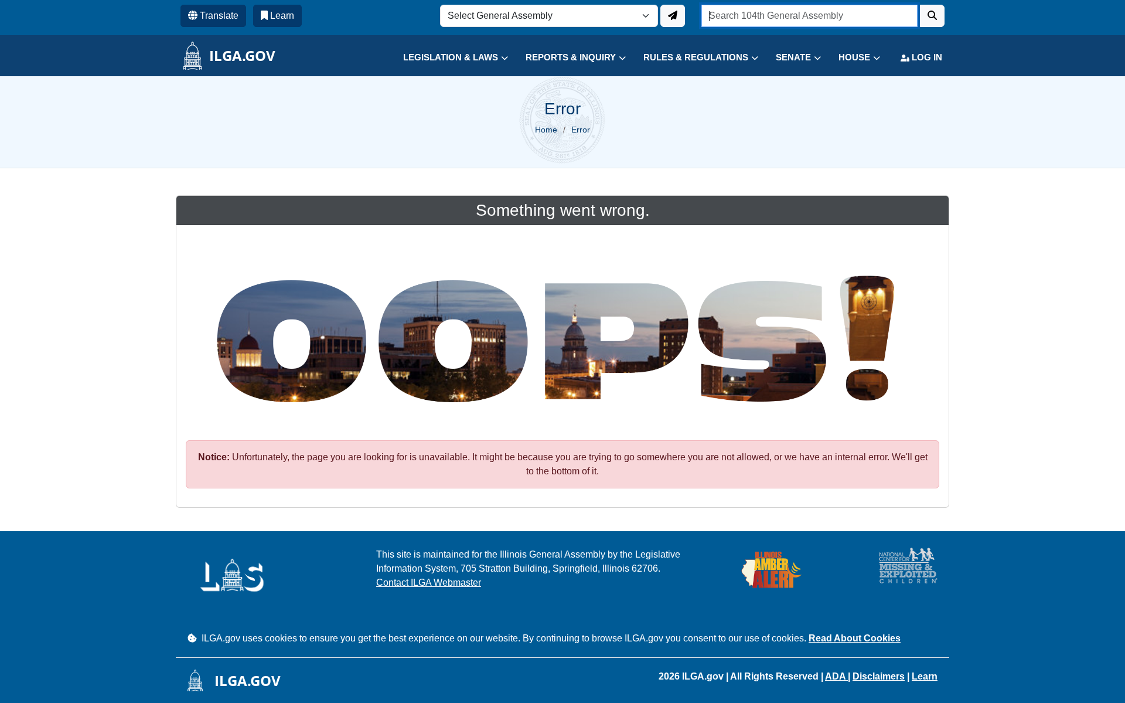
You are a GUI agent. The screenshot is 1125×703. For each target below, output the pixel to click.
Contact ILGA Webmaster (428, 582)
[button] (447, 57)
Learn (925, 676)
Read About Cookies (855, 638)
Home (546, 129)
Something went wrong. (563, 210)
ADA (836, 676)
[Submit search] (932, 16)
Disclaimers (879, 676)
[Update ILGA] (672, 16)
